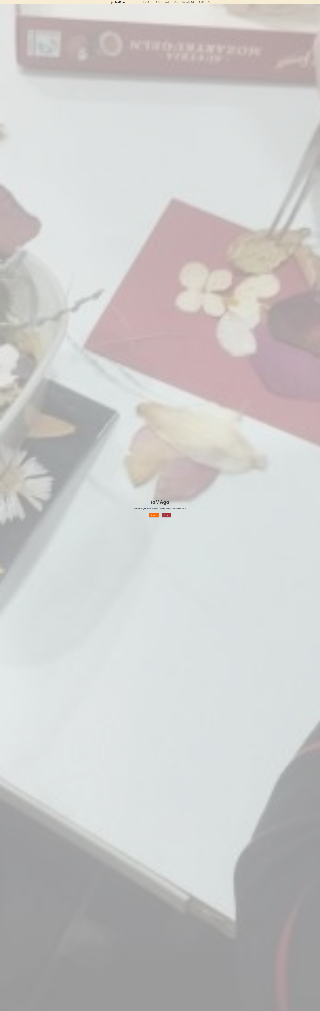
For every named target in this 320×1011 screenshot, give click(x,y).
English (201, 2)
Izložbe (157, 2)
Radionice (146, 2)
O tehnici (154, 515)
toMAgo (120, 2)
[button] (209, 2)
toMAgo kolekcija (188, 2)
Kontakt (166, 515)
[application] (151, 2)
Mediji (167, 2)
